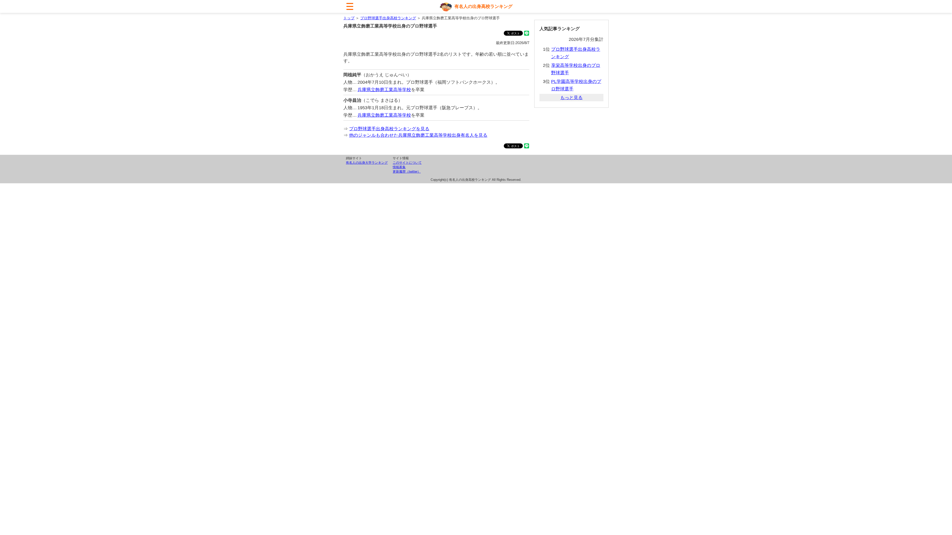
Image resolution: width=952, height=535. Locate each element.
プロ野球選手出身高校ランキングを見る (389, 128)
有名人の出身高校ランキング (483, 6)
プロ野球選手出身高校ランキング (388, 18)
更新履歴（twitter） (407, 171)
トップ (349, 18)
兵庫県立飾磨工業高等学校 (384, 89)
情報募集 (399, 167)
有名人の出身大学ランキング (367, 162)
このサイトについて (407, 162)
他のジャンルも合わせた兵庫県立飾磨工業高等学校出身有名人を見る (418, 135)
